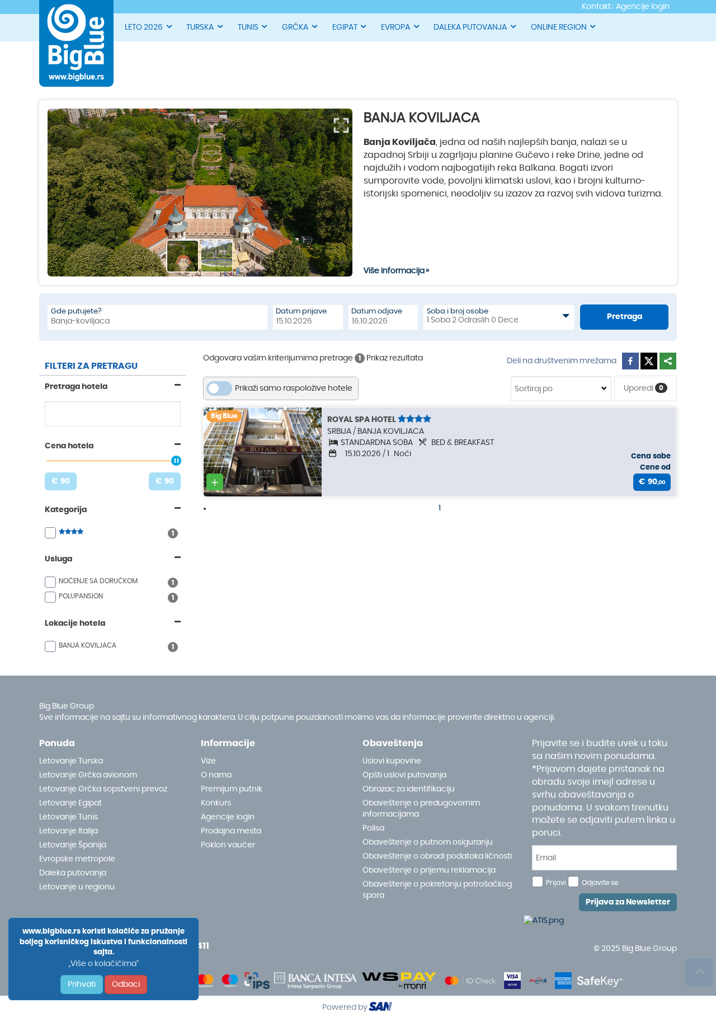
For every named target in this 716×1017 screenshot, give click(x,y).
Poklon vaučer (228, 845)
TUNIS (248, 27)
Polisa (373, 828)
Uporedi (643, 388)
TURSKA (200, 27)
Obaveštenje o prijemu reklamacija (429, 870)
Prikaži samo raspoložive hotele (293, 388)
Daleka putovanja (72, 873)
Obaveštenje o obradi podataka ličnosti (437, 856)
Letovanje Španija (72, 845)
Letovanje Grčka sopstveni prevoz (103, 789)
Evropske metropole (77, 859)
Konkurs (216, 803)
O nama (216, 775)
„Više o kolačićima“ (103, 964)
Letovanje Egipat (70, 803)
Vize (208, 761)
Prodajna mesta (231, 831)
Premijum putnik (231, 789)
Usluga (58, 559)
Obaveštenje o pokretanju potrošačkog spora (437, 889)
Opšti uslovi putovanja (404, 775)
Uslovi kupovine (391, 761)
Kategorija (66, 510)
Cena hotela (69, 446)
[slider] (176, 460)
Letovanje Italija (68, 831)
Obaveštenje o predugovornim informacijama (421, 808)
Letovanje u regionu (77, 887)
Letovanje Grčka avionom (88, 775)
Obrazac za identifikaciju (408, 789)
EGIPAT (344, 27)
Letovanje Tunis (68, 817)
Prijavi (556, 882)
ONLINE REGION (559, 27)
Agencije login (228, 817)
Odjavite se (600, 882)
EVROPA (395, 27)
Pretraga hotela (76, 387)
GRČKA (295, 27)
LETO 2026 (144, 27)
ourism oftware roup (381, 1008)
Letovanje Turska (71, 761)
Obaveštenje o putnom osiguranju (427, 842)
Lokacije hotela (75, 623)
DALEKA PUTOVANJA (470, 27)
